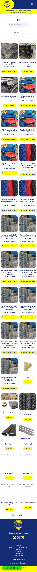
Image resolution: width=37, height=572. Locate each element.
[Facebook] (14, 537)
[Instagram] (18, 537)
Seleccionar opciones (9, 71)
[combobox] (18, 33)
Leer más (28, 382)
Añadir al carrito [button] (28, 71)
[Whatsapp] (22, 537)
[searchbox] (18, 33)
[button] (31, 4)
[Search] (26, 25)
